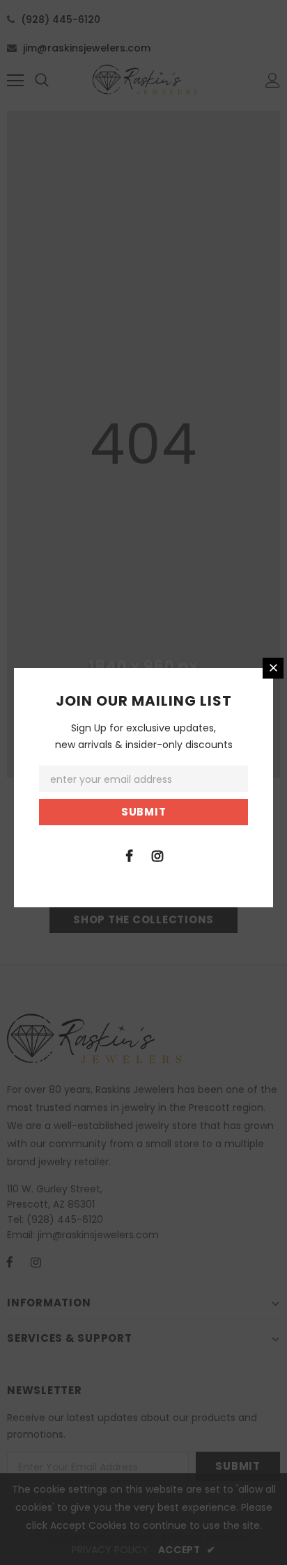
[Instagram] (157, 855)
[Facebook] (128, 855)
